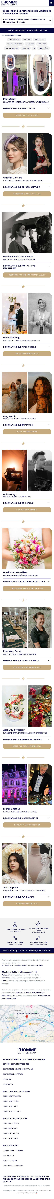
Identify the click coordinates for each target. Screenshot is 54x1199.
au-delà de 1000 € (10, 1138)
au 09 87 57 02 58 (15, 943)
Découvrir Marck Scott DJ (27, 825)
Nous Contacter (44, 1185)
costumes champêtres (13, 1074)
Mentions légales (31, 1185)
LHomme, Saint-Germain (38, 943)
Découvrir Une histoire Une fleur (27, 589)
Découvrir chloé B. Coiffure (27, 194)
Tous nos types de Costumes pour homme (24, 1059)
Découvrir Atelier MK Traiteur (27, 746)
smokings (7, 1079)
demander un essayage (13, 1165)
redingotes (8, 1084)
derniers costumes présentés (16, 1064)
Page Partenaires (14, 35)
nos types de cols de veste (16, 1092)
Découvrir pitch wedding (27, 354)
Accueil (4, 35)
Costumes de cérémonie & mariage (18, 1069)
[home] (16, 3)
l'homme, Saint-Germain (13, 1150)
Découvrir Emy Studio (27, 432)
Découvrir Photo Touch (27, 115)
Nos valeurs (8, 1155)
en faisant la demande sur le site (29, 993)
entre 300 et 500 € (11, 1123)
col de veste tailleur (12, 1096)
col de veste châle (11, 1101)
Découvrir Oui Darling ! (27, 510)
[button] (51, 3)
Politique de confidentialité (14, 1185)
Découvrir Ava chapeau (27, 904)
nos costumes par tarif (15, 1119)
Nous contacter (10, 1160)
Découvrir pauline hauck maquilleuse (27, 275)
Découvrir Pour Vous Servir (27, 667)
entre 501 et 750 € (10, 1128)
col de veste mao (10, 1106)
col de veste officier (12, 1111)
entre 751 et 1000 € (11, 1133)
